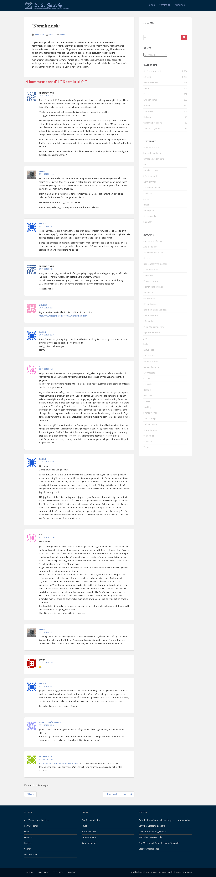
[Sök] (184, 37)
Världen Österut (150, 424)
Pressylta (147, 384)
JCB (40, 366)
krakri (146, 344)
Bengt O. (43, 171)
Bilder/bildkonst (150, 82)
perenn (146, 199)
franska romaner (151, 170)
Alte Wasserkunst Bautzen (36, 820)
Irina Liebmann (89, 837)
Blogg (152, 5)
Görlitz (27, 831)
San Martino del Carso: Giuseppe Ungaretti (159, 843)
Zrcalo (146, 447)
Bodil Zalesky (137, 872)
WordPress (187, 872)
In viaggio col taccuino (154, 326)
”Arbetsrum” (164, 5)
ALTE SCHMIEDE (151, 147)
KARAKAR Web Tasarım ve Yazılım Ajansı (58, 763)
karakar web (45, 756)
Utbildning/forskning (152, 122)
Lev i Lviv (147, 193)
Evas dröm (148, 275)
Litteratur (147, 76)
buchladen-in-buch (152, 153)
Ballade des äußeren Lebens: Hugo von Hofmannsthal (164, 820)
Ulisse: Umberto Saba (149, 848)
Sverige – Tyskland (152, 128)
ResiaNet (147, 395)
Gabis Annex (149, 298)
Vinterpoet (148, 441)
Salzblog (147, 407)
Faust (84, 825)
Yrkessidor (180, 5)
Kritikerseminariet (151, 187)
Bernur (146, 258)
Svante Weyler (150, 412)
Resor (146, 88)
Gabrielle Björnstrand (50, 722)
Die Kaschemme (151, 269)
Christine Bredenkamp (153, 158)
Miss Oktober (30, 854)
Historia (147, 117)
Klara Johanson (89, 843)
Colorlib (169, 872)
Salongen (147, 221)
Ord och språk (150, 99)
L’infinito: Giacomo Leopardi (152, 825)
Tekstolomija (149, 418)
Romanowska (149, 216)
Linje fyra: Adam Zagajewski (152, 831)
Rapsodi (147, 389)
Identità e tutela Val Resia (155, 309)
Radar (146, 204)
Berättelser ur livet (152, 71)
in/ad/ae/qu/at (150, 176)
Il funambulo (149, 321)
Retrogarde (148, 210)
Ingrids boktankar (151, 332)
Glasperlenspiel (89, 831)
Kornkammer (149, 181)
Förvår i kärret (31, 825)
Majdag (27, 843)
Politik (62, 34)
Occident (147, 378)
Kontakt (72, 872)
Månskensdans (150, 361)
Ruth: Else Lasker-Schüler (151, 837)
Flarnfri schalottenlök (153, 286)
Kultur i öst (148, 349)
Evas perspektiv (150, 281)
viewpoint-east (150, 430)
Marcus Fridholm (151, 367)
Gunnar (43, 305)
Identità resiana (150, 315)
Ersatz (146, 164)
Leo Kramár (149, 355)
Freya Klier (148, 292)
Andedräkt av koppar (153, 252)
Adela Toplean (150, 246)
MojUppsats (149, 372)
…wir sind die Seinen (153, 241)
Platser (146, 105)
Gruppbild (28, 837)
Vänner (27, 848)
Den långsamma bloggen (155, 263)
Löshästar (148, 111)
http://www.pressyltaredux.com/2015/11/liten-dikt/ (63, 315)
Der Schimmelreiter (91, 820)
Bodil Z (51, 34)
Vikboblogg (148, 435)
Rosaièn (147, 401)
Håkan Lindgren (150, 304)
